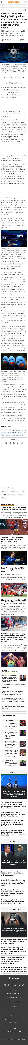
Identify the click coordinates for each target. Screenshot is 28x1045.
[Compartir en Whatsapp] (4, 77)
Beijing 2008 (12, 494)
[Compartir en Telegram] (18, 77)
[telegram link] (19, 985)
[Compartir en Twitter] (11, 77)
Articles (3, 10)
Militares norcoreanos (13, 6)
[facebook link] (5, 985)
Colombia (14, 993)
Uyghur (4, 494)
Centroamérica (7, 1001)
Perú (21, 997)
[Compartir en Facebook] (8, 77)
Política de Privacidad (20, 1031)
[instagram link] (12, 985)
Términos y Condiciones (8, 1031)
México (16, 997)
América (9, 993)
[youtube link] (15, 985)
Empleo (17, 1010)
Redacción (11, 1010)
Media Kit (16, 1022)
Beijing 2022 (5, 491)
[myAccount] (25, 2)
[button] (2, 2)
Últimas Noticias (16, 1001)
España (19, 993)
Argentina (6, 1019)
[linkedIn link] (22, 985)
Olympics (20, 494)
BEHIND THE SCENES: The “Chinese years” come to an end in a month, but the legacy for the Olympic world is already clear (14, 432)
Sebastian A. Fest (11, 40)
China (23, 491)
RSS (23, 1001)
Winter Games (14, 491)
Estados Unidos (10, 997)
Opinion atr (5, 497)
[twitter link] (9, 985)
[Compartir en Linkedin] (15, 77)
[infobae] (14, 2)
